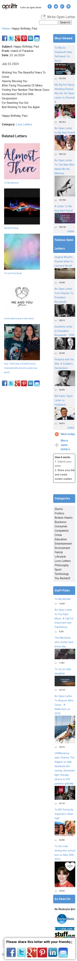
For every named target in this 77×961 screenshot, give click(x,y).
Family (59, 552)
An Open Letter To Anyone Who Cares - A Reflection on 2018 (64, 705)
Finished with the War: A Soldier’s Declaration (64, 364)
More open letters (65, 445)
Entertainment (63, 543)
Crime (58, 535)
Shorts (59, 509)
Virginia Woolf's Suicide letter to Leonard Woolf (64, 261)
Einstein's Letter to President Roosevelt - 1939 (64, 331)
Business (60, 522)
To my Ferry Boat (13, 273)
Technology (62, 574)
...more (70, 231)
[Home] (10, 6)
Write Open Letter (61, 17)
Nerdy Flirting (11, 227)
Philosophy (62, 565)
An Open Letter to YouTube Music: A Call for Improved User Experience (64, 618)
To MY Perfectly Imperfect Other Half (64, 814)
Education (61, 539)
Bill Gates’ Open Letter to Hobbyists (64, 400)
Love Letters (24, 124)
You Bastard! (62, 578)
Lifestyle (60, 556)
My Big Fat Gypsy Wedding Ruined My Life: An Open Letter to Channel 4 (65, 93)
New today (68, 434)
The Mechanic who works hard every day (64, 642)
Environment (62, 548)
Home (5, 28)
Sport (58, 569)
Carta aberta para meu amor (19, 318)
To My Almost (11, 182)
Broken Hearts (64, 517)
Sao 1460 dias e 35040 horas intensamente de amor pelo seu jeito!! (20, 368)
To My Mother (63, 599)
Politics (59, 513)
